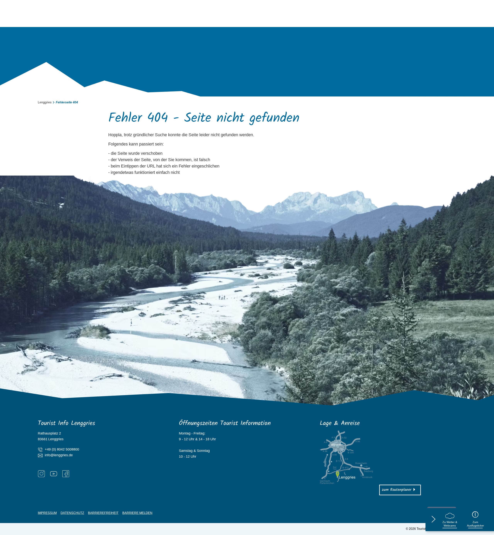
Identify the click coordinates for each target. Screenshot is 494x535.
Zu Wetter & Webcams (449, 524)
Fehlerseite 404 (67, 102)
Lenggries (45, 102)
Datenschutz (72, 513)
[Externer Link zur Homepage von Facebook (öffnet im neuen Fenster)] (65, 473)
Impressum (47, 513)
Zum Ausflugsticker (475, 524)
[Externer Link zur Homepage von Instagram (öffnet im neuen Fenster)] (41, 473)
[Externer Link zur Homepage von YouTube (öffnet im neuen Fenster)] (53, 473)
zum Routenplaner (396, 490)
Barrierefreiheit (103, 513)
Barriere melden (137, 513)
